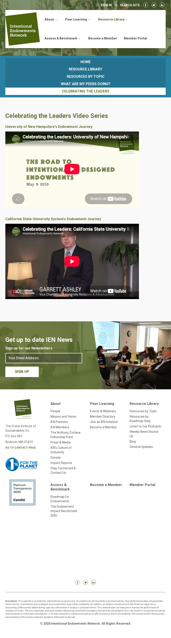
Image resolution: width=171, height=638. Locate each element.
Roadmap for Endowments (60, 499)
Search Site (130, 5)
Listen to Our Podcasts (145, 426)
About (56, 404)
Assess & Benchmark (60, 487)
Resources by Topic (85, 76)
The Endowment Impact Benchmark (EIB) (64, 511)
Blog (133, 441)
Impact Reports (61, 463)
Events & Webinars (103, 411)
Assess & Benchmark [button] (61, 38)
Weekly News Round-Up (144, 434)
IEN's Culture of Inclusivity (61, 450)
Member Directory (102, 416)
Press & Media (61, 442)
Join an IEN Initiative (104, 422)
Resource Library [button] (111, 19)
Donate (56, 457)
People (55, 411)
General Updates (141, 447)
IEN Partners (59, 422)
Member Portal (135, 38)
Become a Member (102, 38)
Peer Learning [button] (76, 19)
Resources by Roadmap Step (140, 419)
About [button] (50, 19)
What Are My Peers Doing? (85, 84)
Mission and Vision (63, 416)
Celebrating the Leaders (85, 91)
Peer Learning (102, 404)
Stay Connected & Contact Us (63, 470)
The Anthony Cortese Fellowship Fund (66, 435)
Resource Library (85, 69)
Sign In (106, 5)
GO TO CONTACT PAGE (20, 447)
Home (85, 62)
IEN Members (60, 427)
